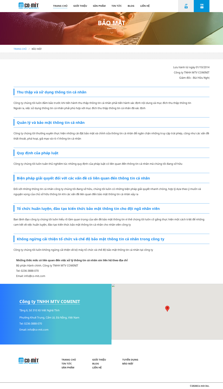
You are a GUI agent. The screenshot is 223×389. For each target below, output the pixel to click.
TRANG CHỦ (60, 5)
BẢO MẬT (127, 363)
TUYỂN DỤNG (130, 359)
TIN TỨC (117, 5)
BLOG (131, 5)
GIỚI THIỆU (80, 5)
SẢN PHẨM (99, 5)
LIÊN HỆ (145, 5)
